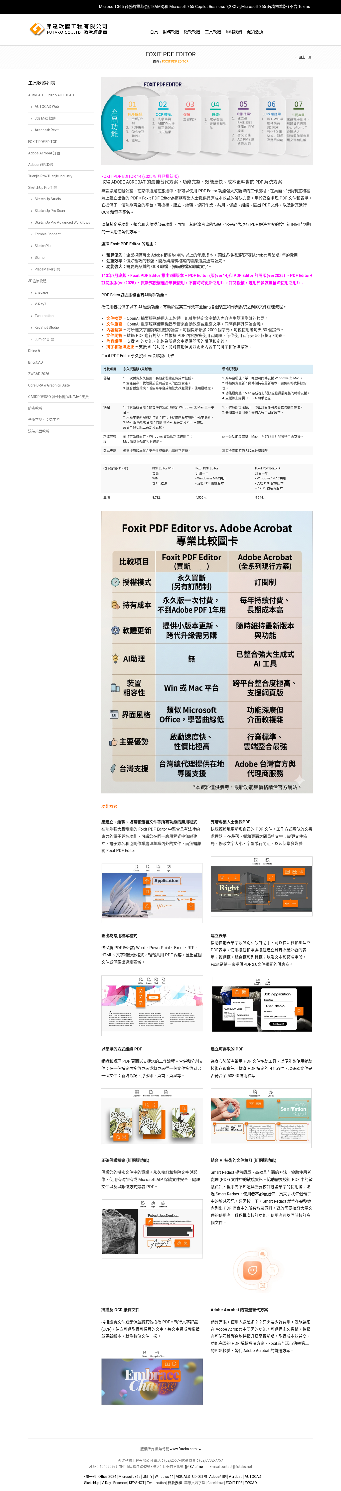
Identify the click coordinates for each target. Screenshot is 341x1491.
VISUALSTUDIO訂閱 (191, 1477)
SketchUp (91, 1483)
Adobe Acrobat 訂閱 (44, 153)
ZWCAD (251, 1483)
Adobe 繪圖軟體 (40, 165)
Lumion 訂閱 (44, 339)
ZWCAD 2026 (38, 374)
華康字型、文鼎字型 (44, 420)
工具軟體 (213, 32)
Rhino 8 (34, 351)
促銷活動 (255, 32)
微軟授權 (175, 1483)
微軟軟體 (192, 32)
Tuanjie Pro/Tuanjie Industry (50, 176)
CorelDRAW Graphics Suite (49, 385)
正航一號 (89, 1477)
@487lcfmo (193, 1467)
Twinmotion (44, 316)
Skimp (40, 257)
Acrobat (235, 1477)
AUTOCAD (253, 1477)
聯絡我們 (234, 32)
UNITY (148, 1477)
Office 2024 (107, 1477)
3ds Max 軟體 (45, 118)
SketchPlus (43, 246)
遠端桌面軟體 (38, 431)
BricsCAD (35, 362)
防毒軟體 (35, 408)
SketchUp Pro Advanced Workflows (62, 222)
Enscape (41, 292)
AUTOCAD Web (47, 107)
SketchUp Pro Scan (50, 211)
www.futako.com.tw (185, 1449)
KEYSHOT (137, 1483)
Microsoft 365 (130, 1477)
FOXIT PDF (234, 1483)
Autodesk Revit (47, 130)
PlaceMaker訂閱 (47, 269)
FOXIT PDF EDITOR (42, 142)
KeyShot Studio (47, 327)
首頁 (154, 32)
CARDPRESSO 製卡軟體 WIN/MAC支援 (58, 397)
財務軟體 (171, 32)
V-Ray (106, 1483)
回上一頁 (305, 57)
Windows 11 (164, 1477)
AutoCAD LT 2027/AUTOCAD (51, 95)
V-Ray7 (40, 304)
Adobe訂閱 (218, 1477)
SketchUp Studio (48, 199)
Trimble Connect (48, 234)
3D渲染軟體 (37, 281)
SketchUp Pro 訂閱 (42, 188)
